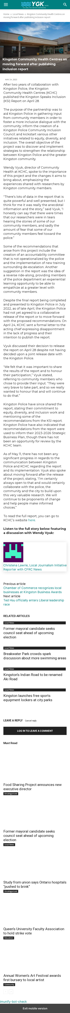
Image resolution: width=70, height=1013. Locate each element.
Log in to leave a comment (35, 730)
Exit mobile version (35, 1008)
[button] (65, 4)
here (31, 520)
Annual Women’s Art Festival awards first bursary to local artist (32, 978)
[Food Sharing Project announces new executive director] (35, 764)
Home (6, 14)
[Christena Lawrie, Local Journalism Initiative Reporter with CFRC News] (13, 561)
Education (8, 938)
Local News (18, 14)
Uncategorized (10, 793)
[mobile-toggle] (5, 4)
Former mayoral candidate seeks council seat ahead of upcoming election (29, 633)
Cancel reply (31, 721)
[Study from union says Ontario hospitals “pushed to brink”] (35, 862)
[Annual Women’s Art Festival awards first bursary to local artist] (35, 955)
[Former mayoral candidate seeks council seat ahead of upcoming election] (35, 811)
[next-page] (11, 992)
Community (9, 984)
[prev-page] (5, 992)
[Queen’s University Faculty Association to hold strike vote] (35, 909)
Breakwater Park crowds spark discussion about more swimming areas (34, 656)
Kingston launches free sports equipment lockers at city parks (27, 698)
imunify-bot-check (13, 1001)
